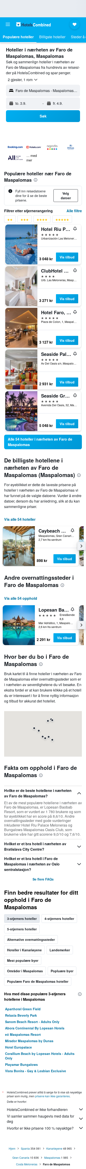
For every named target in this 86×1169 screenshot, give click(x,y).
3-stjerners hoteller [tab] (22, 918)
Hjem (12, 1148)
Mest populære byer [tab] (22, 960)
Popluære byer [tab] (62, 971)
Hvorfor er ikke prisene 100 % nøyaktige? (40, 1128)
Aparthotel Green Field (23, 1009)
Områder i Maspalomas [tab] (25, 971)
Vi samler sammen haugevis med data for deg (40, 1118)
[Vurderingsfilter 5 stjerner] (62, 220)
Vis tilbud (67, 257)
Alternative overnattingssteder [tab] (31, 939)
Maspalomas (52, 1157)
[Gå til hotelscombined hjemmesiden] (33, 24)
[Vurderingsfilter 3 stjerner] (24, 220)
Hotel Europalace (18, 1047)
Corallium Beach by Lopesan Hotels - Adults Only (40, 1055)
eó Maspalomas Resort (23, 1034)
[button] (8, 24)
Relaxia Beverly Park (21, 1015)
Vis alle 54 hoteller (20, 519)
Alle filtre (74, 210)
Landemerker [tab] (60, 950)
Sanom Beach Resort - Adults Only (32, 1021)
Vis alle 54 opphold (20, 598)
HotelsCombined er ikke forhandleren (37, 1109)
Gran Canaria (20, 1157)
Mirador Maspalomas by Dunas (29, 1041)
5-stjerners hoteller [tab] (22, 929)
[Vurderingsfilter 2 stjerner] (10, 220)
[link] (43, 442)
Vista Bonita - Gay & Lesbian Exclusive (35, 1071)
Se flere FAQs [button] (43, 879)
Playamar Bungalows (21, 1064)
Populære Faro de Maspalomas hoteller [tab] (37, 981)
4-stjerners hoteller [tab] (59, 918)
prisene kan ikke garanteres (52, 1096)
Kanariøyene (54, 1148)
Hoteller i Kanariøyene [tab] (24, 950)
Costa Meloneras (26, 1164)
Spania (25, 1148)
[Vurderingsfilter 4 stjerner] (41, 220)
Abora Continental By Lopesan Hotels (34, 1028)
